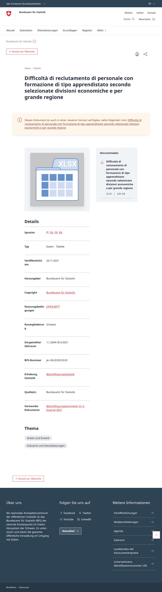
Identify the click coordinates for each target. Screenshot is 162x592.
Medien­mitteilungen (126, 522)
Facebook (69, 513)
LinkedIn (86, 519)
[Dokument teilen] (145, 54)
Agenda (118, 531)
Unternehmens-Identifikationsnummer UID (130, 563)
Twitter (87, 513)
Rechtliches (11, 587)
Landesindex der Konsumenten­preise (126, 551)
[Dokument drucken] (137, 53)
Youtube (69, 519)
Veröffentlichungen (125, 513)
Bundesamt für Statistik (32, 12)
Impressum (24, 587)
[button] (10, 30)
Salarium (119, 540)
